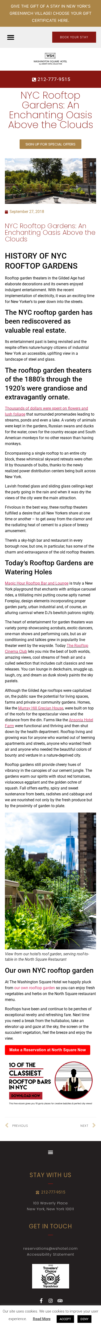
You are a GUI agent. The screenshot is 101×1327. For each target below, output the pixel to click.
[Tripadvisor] (59, 1300)
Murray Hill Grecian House (40, 708)
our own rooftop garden (34, 987)
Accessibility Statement (50, 1254)
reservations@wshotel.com (50, 1248)
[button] (10, 37)
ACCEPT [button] (65, 1319)
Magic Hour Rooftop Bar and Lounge (36, 583)
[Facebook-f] (41, 1300)
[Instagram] (50, 1300)
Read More (41, 1319)
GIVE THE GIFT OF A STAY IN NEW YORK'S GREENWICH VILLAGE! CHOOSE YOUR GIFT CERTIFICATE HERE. (50, 13)
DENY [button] (84, 1319)
